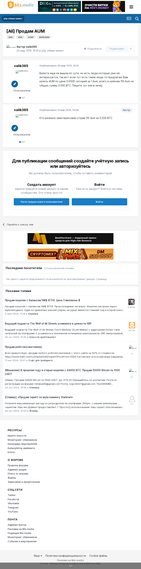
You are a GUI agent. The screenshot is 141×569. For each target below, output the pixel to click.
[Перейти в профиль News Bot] (132, 325)
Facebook (13, 499)
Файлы (12, 477)
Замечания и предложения (24, 481)
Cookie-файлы (98, 555)
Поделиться (94, 48)
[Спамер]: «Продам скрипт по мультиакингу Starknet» (39, 397)
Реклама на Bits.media (21, 529)
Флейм (33, 410)
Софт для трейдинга (40, 360)
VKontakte (13, 503)
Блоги (11, 452)
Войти (99, 201)
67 (23, 97)
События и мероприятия (22, 541)
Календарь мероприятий (22, 443)
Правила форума (18, 465)
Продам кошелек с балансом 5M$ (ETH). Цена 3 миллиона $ (42, 300)
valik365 (31, 46)
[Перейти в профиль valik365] (10, 49)
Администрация (17, 469)
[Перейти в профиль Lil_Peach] (132, 399)
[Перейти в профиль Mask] (131, 302)
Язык (37, 555)
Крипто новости (17, 435)
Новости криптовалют (42, 337)
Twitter (12, 495)
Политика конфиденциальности (66, 555)
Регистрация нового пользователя (41, 201)
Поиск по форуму (18, 473)
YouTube (13, 511)
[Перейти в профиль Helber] (132, 348)
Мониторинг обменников (22, 439)
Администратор (17, 524)
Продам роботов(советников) (23, 346)
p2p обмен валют (52, 50)
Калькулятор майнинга (21, 448)
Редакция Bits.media (19, 533)
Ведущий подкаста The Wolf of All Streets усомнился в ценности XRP (48, 323)
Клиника (33, 313)
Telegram (13, 507)
